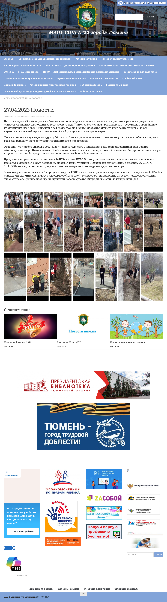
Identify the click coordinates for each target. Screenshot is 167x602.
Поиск (112, 5)
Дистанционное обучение (79, 65)
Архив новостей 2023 (17, 98)
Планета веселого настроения (127, 342)
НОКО (46, 71)
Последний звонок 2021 (17, 342)
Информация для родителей (140, 71)
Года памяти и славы (41, 588)
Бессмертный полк (117, 84)
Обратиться (52, 65)
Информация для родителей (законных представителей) (86, 71)
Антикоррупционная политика (22, 65)
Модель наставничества (104, 78)
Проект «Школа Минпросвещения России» (28, 78)
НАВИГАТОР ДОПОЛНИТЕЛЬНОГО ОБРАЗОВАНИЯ (126, 65)
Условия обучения (86, 58)
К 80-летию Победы (91, 84)
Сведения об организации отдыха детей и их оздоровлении (39, 91)
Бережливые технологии (71, 78)
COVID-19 (9, 71)
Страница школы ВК (126, 588)
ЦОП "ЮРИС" (42, 596)
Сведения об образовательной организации (44, 58)
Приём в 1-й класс (132, 78)
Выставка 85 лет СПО (69, 342)
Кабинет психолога (90, 91)
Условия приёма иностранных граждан (52, 84)
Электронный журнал (97, 588)
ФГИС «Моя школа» (29, 71)
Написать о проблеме (23, 531)
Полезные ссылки (68, 588)
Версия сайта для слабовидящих (144, 2)
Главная (8, 58)
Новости (36, 98)
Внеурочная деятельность (118, 58)
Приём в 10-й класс (15, 84)
